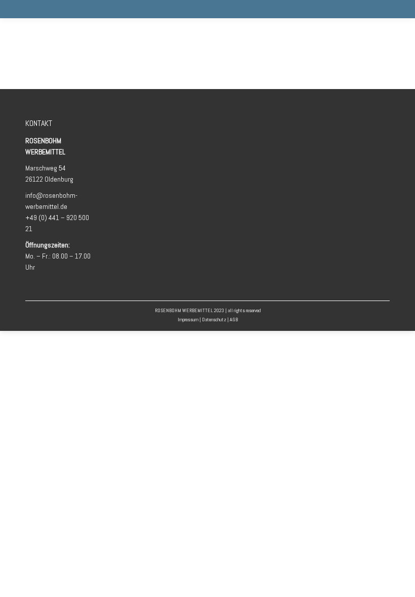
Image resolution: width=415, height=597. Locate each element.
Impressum (188, 319)
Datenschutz (214, 319)
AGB (234, 319)
